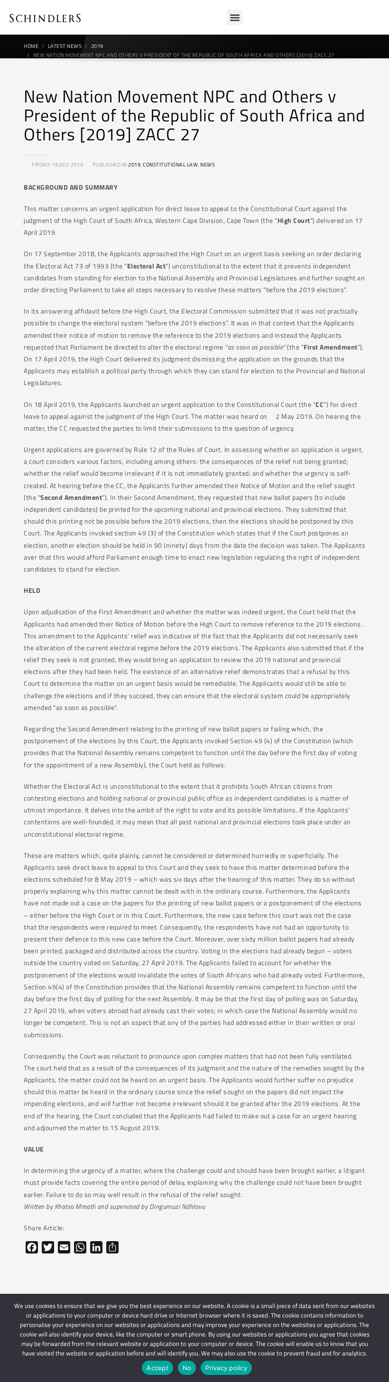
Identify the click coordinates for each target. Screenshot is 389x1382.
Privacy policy (226, 1368)
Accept (157, 1368)
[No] (377, 1338)
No (187, 1368)
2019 (134, 164)
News (207, 164)
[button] (234, 17)
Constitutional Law (170, 164)
